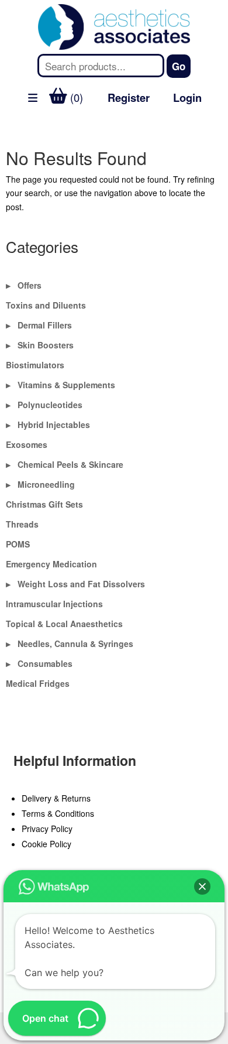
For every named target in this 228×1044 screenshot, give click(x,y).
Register (129, 97)
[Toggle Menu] (15, 126)
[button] (202, 886)
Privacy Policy (47, 828)
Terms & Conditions (58, 813)
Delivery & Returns (56, 798)
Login (187, 97)
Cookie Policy (46, 844)
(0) (75, 97)
